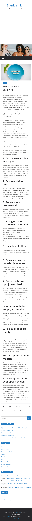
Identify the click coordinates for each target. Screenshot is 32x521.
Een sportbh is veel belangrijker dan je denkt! (18, 478)
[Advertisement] (16, 28)
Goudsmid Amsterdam (7, 496)
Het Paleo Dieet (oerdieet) (7, 435)
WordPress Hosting (6, 500)
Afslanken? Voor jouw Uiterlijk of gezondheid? (16, 407)
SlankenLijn (15, 93)
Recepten (3, 457)
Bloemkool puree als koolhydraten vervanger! (15, 411)
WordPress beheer (6, 498)
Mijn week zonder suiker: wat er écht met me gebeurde (15, 428)
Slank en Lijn (16, 5)
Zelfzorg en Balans (6, 464)
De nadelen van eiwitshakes (8, 433)
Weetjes (3, 459)
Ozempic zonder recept (7, 430)
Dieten (3, 446)
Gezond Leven (5, 449)
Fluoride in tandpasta (12, 475)
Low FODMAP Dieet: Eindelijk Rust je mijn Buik (13, 438)
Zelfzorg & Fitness (5, 462)
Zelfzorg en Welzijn (6, 467)
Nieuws (4, 83)
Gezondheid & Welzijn (7, 451)
